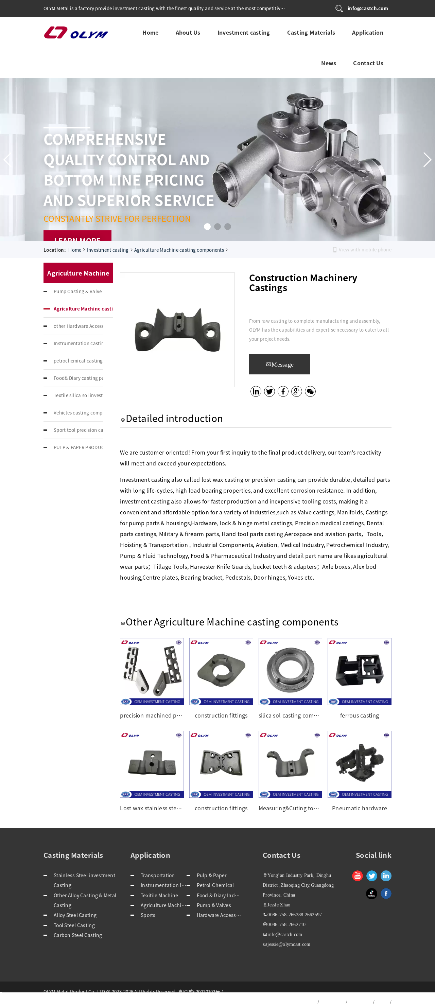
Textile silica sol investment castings (78, 395)
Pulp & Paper (212, 875)
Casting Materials (311, 31)
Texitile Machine (159, 895)
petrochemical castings (78, 360)
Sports (148, 915)
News (328, 62)
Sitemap (332, 1002)
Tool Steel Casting (74, 925)
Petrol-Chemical (215, 885)
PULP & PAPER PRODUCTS (78, 447)
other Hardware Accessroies (78, 326)
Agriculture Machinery (164, 905)
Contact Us (368, 62)
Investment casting (243, 31)
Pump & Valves (214, 905)
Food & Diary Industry (220, 895)
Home (150, 31)
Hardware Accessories (220, 915)
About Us (188, 31)
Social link (374, 855)
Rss (381, 1002)
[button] (207, 226)
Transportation (158, 875)
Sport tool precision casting (78, 430)
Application (367, 31)
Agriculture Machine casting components (179, 250)
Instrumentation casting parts (78, 343)
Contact (359, 1002)
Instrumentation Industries (164, 885)
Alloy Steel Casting (75, 915)
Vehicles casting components (78, 412)
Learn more (77, 240)
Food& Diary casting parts (78, 378)
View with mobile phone (365, 249)
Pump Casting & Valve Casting (78, 291)
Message (283, 364)
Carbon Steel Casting (78, 935)
